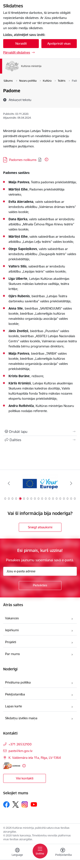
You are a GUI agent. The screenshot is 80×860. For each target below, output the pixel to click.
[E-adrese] (11, 765)
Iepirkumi (12, 630)
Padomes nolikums (22, 160)
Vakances (12, 618)
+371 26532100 (20, 744)
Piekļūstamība (15, 694)
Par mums (12, 654)
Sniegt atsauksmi (40, 527)
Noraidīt (21, 43)
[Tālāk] (71, 483)
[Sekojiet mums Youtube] (34, 804)
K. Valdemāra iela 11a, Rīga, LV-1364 (35, 758)
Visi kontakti (24, 778)
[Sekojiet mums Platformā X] (15, 804)
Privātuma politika (18, 682)
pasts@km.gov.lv (20, 751)
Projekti (10, 642)
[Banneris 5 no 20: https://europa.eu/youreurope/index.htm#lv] (40, 483)
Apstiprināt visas (59, 43)
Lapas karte (13, 706)
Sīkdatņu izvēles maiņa (21, 718)
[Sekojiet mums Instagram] (25, 804)
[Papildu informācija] (46, 159)
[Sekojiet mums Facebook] (6, 804)
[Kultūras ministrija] (41, 71)
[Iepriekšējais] (8, 483)
